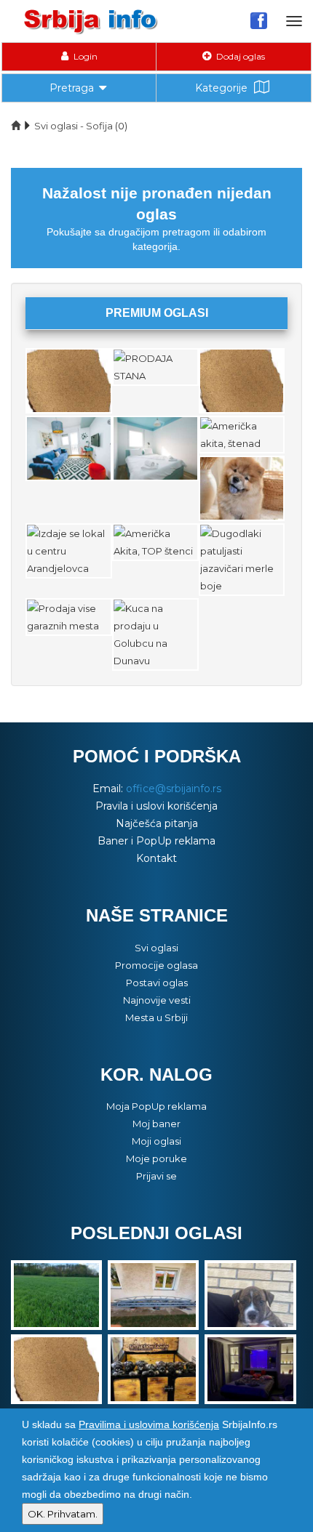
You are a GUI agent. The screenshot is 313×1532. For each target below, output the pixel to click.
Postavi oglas (157, 982)
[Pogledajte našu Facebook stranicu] (259, 20)
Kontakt (156, 858)
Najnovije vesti (157, 1000)
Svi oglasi (156, 948)
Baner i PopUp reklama (156, 840)
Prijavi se (156, 1176)
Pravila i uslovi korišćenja (156, 806)
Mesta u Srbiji (156, 1017)
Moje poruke (156, 1158)
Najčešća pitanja (157, 823)
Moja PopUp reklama (156, 1106)
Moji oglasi (156, 1141)
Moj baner (156, 1123)
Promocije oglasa (156, 965)
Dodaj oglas (239, 56)
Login (84, 56)
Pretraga (71, 87)
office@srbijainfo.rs (173, 788)
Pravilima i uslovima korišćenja (149, 1424)
